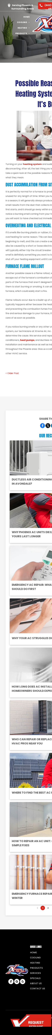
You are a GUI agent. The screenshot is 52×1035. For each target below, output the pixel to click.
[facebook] (11, 982)
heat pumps (27, 340)
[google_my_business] (16, 982)
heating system (32, 164)
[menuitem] (26, 17)
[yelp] (22, 982)
